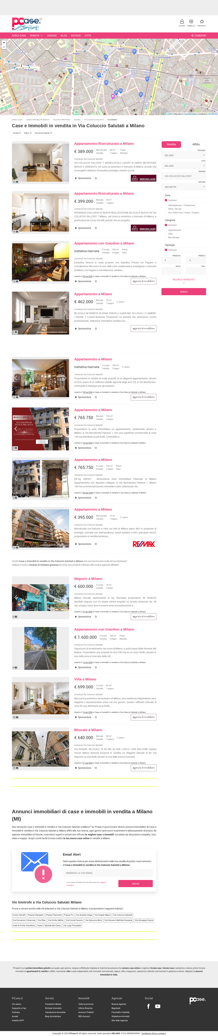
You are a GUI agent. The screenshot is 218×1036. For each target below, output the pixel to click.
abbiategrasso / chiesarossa (181, 205)
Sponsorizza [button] (84, 178)
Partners (16, 1012)
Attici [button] (170, 234)
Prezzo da (177, 256)
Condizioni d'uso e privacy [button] (153, 1033)
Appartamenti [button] (174, 230)
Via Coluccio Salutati (122, 915)
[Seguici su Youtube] (157, 1006)
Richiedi (76, 35)
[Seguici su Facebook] (148, 1006)
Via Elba (41, 920)
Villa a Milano (85, 679)
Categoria (170, 220)
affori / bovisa (174, 209)
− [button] (4, 47)
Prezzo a (201, 256)
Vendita (34, 35)
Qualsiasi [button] (172, 200)
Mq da (178, 266)
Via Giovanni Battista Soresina (118, 920)
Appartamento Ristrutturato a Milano (104, 143)
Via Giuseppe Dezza (144, 920)
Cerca (184, 291)
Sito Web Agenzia (120, 1020)
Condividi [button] (200, 35)
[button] (182, 23)
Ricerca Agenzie (119, 1004)
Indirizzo (202, 171)
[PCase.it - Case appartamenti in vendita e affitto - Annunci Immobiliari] (27, 23)
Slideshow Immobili (121, 1016)
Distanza (201, 182)
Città (88, 35)
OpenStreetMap (190, 113)
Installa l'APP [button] (18, 1020)
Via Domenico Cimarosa (24, 920)
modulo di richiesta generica (44, 565)
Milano (84, 908)
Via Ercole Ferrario (74, 920)
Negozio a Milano (88, 579)
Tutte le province (85, 1004)
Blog (64, 35)
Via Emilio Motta (55, 920)
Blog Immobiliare (53, 1016)
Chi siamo (16, 1004)
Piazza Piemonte (53, 915)
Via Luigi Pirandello (72, 925)
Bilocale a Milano (88, 730)
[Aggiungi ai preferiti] (96, 178)
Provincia (201, 150)
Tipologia (170, 245)
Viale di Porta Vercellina (24, 925)
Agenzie (52, 35)
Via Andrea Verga (84, 915)
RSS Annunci (84, 1016)
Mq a (203, 266)
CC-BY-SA (212, 113)
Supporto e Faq (19, 1008)
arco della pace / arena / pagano (183, 212)
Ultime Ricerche (85, 1008)
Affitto (196, 144)
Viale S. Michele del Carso (49, 925)
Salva (135, 883)
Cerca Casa (19, 35)
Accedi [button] (15, 1016)
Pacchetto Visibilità (120, 1012)
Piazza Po (68, 915)
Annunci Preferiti (86, 1012)
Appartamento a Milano (93, 294)
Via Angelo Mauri (103, 915)
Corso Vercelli (19, 915)
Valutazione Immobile (55, 1012)
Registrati (116, 1008)
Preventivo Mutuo (53, 1004)
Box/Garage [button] (173, 237)
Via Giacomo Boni (93, 920)
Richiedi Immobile (53, 1008)
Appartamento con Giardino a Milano (104, 243)
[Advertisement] (109, 7)
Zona (167, 195)
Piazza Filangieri (35, 915)
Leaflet (169, 113)
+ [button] (4, 42)
